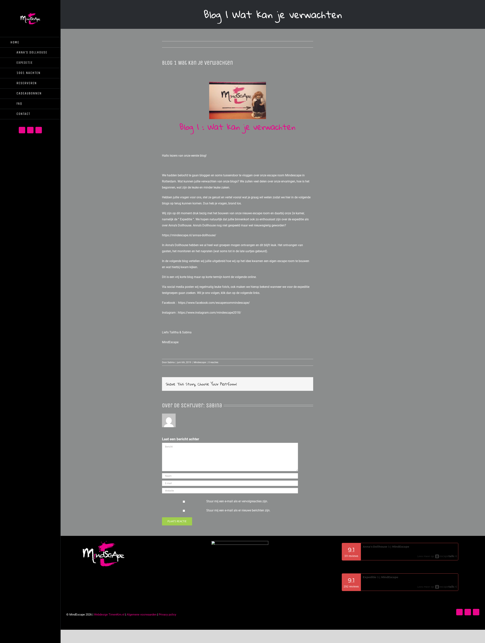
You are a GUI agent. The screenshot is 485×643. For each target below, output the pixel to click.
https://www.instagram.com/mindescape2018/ (209, 312)
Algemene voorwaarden (141, 614)
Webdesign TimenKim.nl (109, 614)
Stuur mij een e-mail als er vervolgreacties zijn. (237, 501)
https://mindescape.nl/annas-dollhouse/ (189, 235)
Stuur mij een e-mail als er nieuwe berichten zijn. (238, 510)
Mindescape (200, 362)
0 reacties (213, 362)
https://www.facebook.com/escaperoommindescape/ (214, 303)
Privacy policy (167, 614)
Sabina (171, 362)
